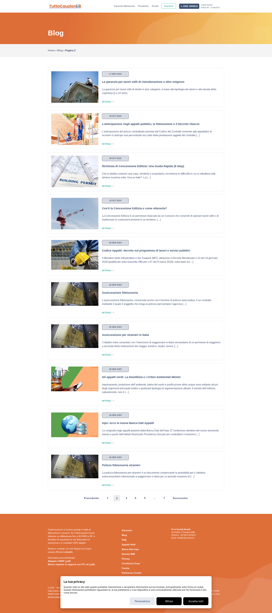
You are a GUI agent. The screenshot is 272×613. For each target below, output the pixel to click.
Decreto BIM (128, 554)
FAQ (124, 540)
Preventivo (143, 6)
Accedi (155, 6)
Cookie (125, 568)
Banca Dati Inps (130, 549)
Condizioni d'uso (131, 563)
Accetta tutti (195, 601)
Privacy (126, 558)
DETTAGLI (106, 102)
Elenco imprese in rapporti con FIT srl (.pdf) (71, 564)
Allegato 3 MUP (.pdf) (59, 561)
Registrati (168, 6)
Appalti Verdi (129, 544)
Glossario (127, 530)
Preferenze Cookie (131, 573)
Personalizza (142, 601)
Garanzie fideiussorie (124, 6)
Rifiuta (169, 601)
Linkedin (68, 552)
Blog (59, 50)
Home (51, 50)
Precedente (91, 498)
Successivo (180, 498)
